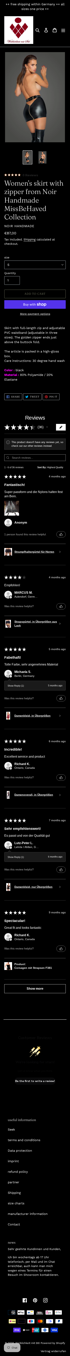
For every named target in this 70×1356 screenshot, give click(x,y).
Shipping (30, 239)
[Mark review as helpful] (61, 534)
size (6, 257)
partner (13, 1182)
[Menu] (63, 30)
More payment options (35, 313)
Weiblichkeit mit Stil (27, 1343)
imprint (13, 1161)
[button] (47, 427)
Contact (14, 1224)
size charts (16, 1203)
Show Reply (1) (16, 685)
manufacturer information (28, 1214)
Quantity (10, 273)
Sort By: (41, 467)
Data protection (20, 1150)
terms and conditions (24, 1140)
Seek (11, 1129)
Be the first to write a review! (35, 1081)
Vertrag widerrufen (53, 1351)
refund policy (18, 1172)
